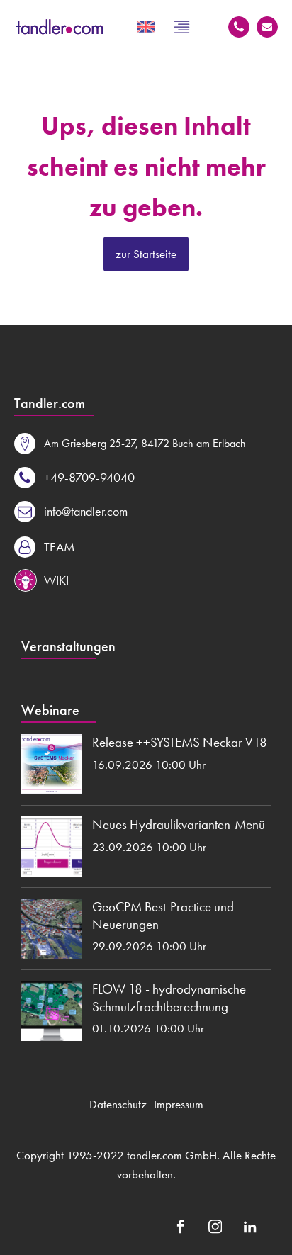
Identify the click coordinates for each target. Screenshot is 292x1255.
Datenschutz (118, 1104)
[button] (130, 443)
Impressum (178, 1104)
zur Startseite (146, 253)
